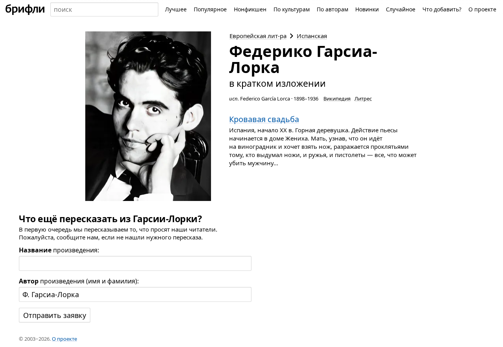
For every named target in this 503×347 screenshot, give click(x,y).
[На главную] (25, 9)
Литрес (363, 98)
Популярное (210, 9)
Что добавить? (441, 9)
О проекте (482, 9)
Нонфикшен (250, 9)
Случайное (400, 9)
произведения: (59, 250)
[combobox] (104, 9)
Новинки (367, 9)
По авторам (332, 9)
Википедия (337, 98)
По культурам (292, 9)
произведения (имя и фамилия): (79, 281)
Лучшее (176, 9)
